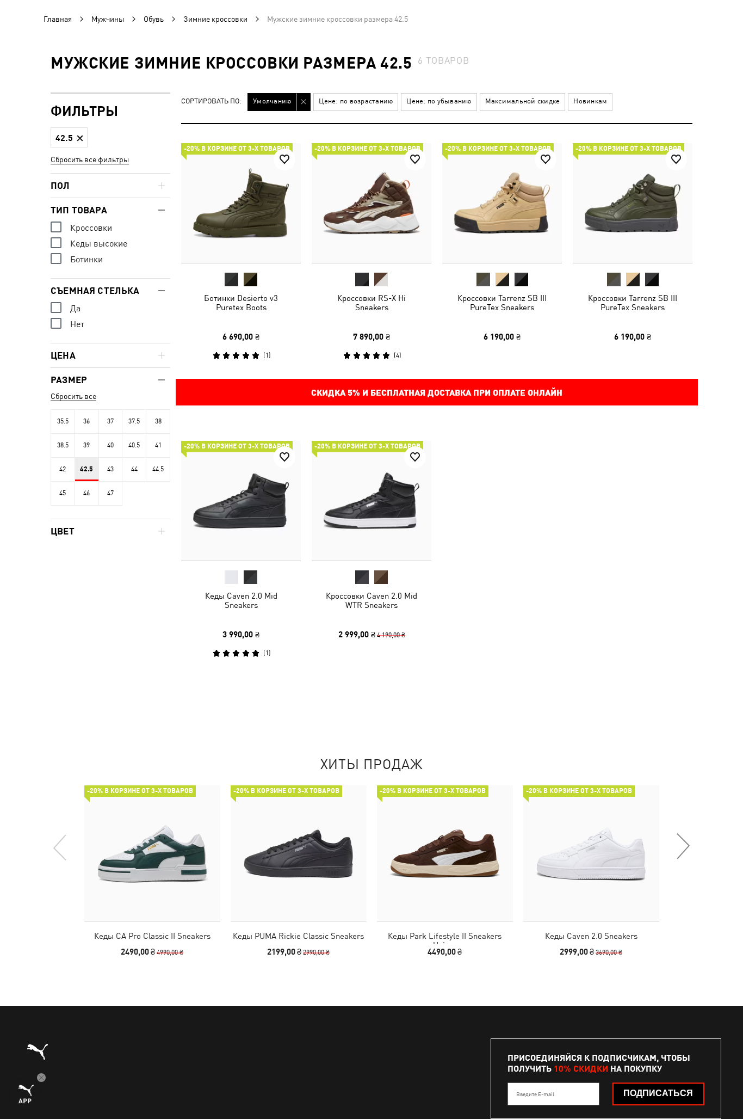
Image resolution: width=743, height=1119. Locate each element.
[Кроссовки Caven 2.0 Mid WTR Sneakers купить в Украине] (371, 501)
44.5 (158, 469)
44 (134, 469)
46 (86, 493)
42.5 (86, 469)
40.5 (134, 445)
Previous (60, 847)
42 (62, 469)
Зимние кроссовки (215, 19)
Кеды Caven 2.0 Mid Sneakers (241, 600)
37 (110, 421)
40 (110, 445)
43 (110, 469)
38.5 (63, 445)
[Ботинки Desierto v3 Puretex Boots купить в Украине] (241, 203)
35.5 (63, 421)
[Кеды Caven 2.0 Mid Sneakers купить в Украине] (241, 501)
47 (110, 493)
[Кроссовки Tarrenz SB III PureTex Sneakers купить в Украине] (502, 203)
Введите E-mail (535, 1094)
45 (62, 493)
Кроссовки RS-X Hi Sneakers (371, 302)
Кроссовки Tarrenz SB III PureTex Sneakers (502, 302)
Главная (58, 19)
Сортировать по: (211, 101)
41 (158, 445)
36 (86, 421)
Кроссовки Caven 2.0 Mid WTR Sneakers (371, 600)
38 (158, 421)
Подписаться (658, 1093)
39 (86, 445)
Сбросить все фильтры (90, 159)
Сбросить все (73, 396)
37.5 (134, 421)
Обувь (154, 19)
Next (682, 847)
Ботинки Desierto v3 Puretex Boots (241, 302)
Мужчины (107, 19)
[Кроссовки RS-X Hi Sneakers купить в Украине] (371, 203)
